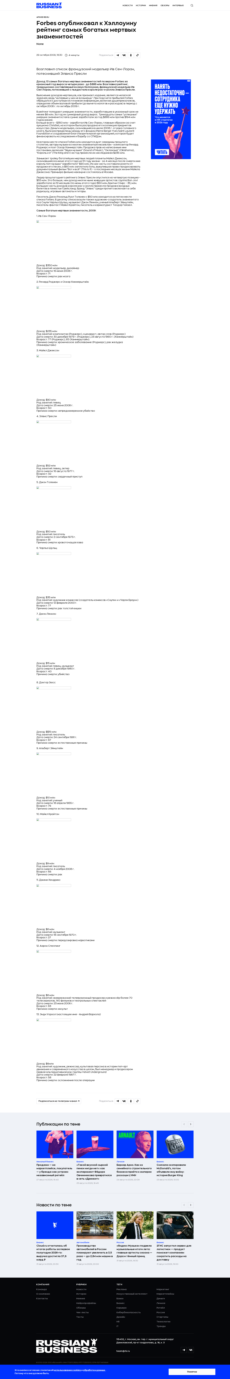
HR (118, 1322)
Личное (161, 1303)
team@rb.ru (123, 1351)
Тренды (161, 1326)
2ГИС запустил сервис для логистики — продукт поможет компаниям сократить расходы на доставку (174, 1253)
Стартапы (162, 1317)
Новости (128, 5)
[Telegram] (184, 1350)
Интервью (178, 5)
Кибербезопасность (128, 1312)
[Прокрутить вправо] (191, 1124)
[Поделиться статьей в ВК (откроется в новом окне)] (124, 55)
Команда (41, 1289)
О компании (43, 1294)
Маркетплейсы (165, 1294)
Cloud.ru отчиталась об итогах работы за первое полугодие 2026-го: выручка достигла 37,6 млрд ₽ (53, 1253)
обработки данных (94, 1370)
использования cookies (67, 1370)
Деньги (161, 1299)
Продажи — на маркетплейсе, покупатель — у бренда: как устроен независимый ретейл (54, 1170)
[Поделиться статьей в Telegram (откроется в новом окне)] (117, 55)
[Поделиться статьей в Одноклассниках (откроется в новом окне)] (131, 55)
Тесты (80, 1317)
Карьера (121, 1308)
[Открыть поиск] (192, 5)
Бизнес (120, 1303)
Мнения (153, 5)
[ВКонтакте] (191, 1350)
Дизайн (120, 1317)
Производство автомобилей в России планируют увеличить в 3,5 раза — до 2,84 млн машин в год (95, 1253)
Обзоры (165, 5)
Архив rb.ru (42, 17)
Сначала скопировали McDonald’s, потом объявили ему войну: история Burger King (171, 1170)
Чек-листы (82, 1312)
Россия (161, 1312)
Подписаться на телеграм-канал (57, 1101)
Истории (141, 5)
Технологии (163, 1322)
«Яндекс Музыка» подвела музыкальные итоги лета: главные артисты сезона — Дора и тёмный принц (134, 1251)
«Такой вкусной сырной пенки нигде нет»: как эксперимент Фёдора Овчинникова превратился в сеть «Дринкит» (94, 1172)
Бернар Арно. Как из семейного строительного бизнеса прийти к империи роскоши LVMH (134, 1170)
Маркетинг (163, 1289)
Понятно (192, 1372)
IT (117, 1326)
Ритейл (161, 1308)
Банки (119, 1299)
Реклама (121, 1289)
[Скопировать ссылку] (137, 55)
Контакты (42, 1299)
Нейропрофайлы (86, 1303)
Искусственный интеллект (131, 1294)
